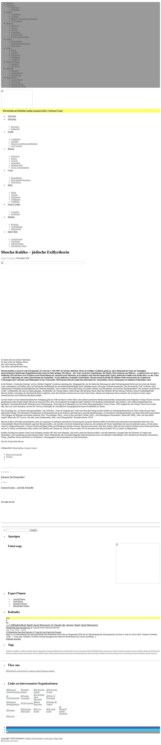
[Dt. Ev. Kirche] (40, 711)
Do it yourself (16, 21)
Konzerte (14, 71)
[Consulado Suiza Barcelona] (40, 699)
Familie (9, 12)
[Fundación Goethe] (52, 704)
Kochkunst (15, 66)
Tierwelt (135, 653)
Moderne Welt (16, 35)
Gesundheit (15, 32)
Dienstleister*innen (18, 86)
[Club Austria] (27, 703)
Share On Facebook (14, 454)
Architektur (9, 651)
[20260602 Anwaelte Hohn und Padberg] (138, 583)
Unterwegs (10, 5)
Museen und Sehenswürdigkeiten (24, 19)
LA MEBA (40, 653)
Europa (14, 28)
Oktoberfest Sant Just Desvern (18, 628)
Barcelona (15, 8)
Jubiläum (140, 651)
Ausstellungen (16, 73)
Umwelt (14, 30)
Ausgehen (15, 64)
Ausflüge (14, 17)
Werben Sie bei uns (20, 676)
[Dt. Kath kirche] (52, 711)
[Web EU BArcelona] (52, 698)
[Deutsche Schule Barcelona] (13, 692)
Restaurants (109, 653)
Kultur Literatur (28, 653)
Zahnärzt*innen (17, 84)
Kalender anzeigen (13, 639)
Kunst (34, 653)
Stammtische (16, 75)
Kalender (9, 68)
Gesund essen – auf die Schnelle (17, 487)
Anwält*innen (16, 80)
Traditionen (15, 57)
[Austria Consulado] (27, 698)
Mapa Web (58, 738)
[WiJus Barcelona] (63, 714)
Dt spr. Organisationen (20, 37)
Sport (121, 653)
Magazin (9, 23)
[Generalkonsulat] (13, 698)
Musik (13, 50)
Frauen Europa (108, 651)
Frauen (9, 39)
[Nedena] (10, 710)
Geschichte (121, 651)
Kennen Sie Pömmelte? (13, 477)
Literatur (14, 53)
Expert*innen (11, 77)
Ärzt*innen (15, 82)
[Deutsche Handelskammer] (13, 704)
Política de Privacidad (33, 738)
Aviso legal (48, 738)
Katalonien (15, 10)
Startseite (9, 3)
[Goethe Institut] (27, 692)
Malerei (57, 653)
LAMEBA (15, 59)
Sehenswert (15, 55)
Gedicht (115, 651)
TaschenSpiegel (128, 653)
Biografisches (16, 41)
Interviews (15, 26)
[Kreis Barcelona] (40, 704)
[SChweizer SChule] (40, 692)
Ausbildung (15, 14)
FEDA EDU (95, 651)
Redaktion (103, 653)
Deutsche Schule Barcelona (55, 651)
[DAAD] (10, 716)
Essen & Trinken (12, 62)
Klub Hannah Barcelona (20, 44)
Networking (16, 46)
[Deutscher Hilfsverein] (27, 711)
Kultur (8, 48)
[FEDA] (52, 692)
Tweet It (9, 457)
